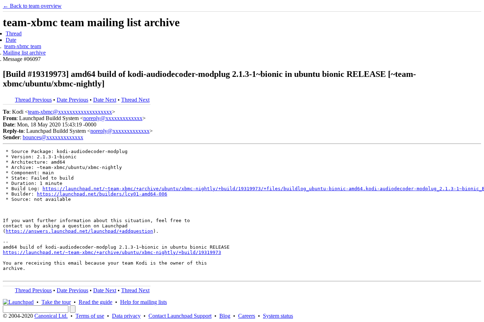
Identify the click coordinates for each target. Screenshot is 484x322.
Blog (224, 316)
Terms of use (89, 316)
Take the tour (56, 302)
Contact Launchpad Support (180, 316)
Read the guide (95, 302)
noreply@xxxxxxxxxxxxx (112, 118)
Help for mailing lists (143, 302)
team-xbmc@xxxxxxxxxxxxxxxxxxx (70, 112)
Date (11, 40)
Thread (14, 33)
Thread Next (135, 100)
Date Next (104, 100)
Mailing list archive (24, 53)
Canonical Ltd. (51, 316)
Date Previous (72, 100)
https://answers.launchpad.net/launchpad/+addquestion (79, 231)
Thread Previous (33, 100)
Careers (246, 316)
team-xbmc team (22, 46)
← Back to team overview (32, 6)
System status (278, 316)
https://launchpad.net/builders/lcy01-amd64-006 (102, 194)
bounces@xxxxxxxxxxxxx (53, 137)
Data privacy (126, 316)
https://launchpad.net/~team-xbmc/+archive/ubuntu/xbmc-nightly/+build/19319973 (112, 252)
